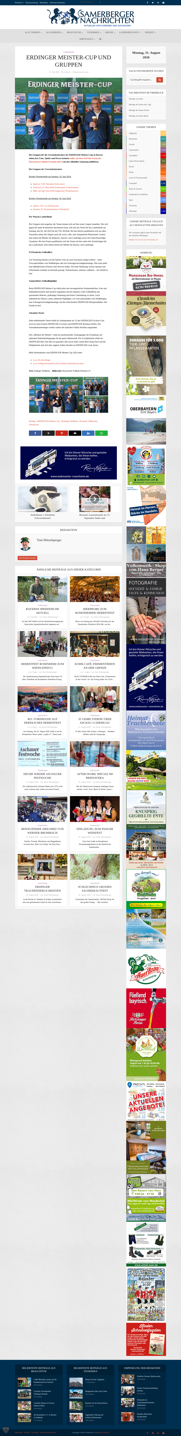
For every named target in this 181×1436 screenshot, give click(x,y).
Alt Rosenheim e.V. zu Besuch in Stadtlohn (45, 1416)
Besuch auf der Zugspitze (94, 1380)
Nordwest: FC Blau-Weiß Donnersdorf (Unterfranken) (55, 187)
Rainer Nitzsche (103, 1432)
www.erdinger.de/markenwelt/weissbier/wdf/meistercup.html (58, 363)
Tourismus (93, 32)
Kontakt (27, 1432)
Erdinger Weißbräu (70, 421)
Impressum (19, 1432)
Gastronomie (68, 52)
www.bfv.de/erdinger (42, 360)
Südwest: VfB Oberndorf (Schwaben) (49, 184)
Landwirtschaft (129, 32)
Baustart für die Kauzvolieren (96, 1403)
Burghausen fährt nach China (96, 1391)
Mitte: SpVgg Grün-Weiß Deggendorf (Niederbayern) (55, 191)
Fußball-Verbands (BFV (51, 162)
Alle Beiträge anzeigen (27, 558)
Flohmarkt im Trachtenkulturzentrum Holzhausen (145, 1402)
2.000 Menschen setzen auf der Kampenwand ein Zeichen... (45, 1381)
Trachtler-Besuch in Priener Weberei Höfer (44, 1404)
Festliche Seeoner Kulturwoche (148, 1376)
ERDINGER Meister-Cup (49, 421)
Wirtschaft (86, 39)
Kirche (109, 32)
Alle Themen (32, 32)
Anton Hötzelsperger (50, 617)
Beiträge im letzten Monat (138, 116)
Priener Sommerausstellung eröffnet (147, 1389)
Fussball (83, 421)
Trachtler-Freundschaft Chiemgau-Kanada (42, 1392)
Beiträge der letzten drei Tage (140, 105)
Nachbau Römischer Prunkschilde (144, 1415)
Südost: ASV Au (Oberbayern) (46, 206)
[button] (56, 395)
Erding (33, 421)
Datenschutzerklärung (48, 1432)
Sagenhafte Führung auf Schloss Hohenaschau (94, 1416)
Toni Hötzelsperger (49, 672)
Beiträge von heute (136, 99)
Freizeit (149, 32)
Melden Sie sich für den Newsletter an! (143, 240)
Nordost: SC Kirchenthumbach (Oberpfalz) (51, 209)
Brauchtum (74, 32)
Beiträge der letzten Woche (139, 110)
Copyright (35, 1432)
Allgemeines (53, 32)
